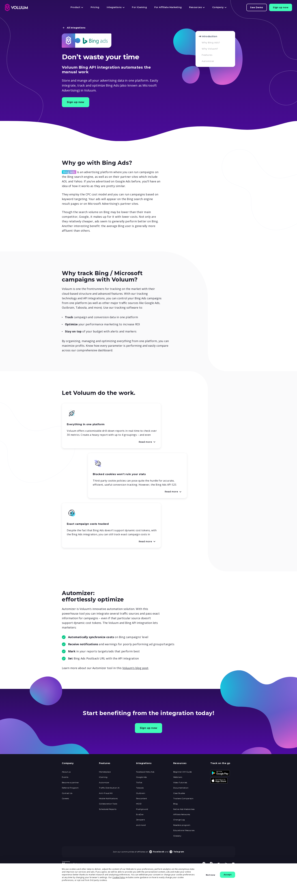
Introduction (209, 36)
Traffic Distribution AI (109, 788)
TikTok (139, 782)
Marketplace (105, 772)
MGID (139, 804)
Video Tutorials (180, 782)
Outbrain (140, 793)
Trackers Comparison (183, 798)
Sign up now (280, 7)
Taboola (140, 788)
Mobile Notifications (108, 798)
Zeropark (140, 820)
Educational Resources (183, 830)
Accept (227, 874)
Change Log (179, 820)
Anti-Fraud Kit (106, 793)
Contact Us (67, 793)
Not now (210, 875)
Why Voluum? (210, 48)
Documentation (180, 788)
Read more (148, 442)
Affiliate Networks (181, 814)
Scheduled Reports (107, 809)
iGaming (103, 777)
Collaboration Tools (108, 804)
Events (65, 777)
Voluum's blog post (135, 668)
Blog (175, 804)
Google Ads (141, 777)
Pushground (142, 809)
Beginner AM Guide (182, 772)
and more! (141, 825)
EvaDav (140, 814)
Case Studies (179, 793)
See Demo (256, 7)
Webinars (177, 777)
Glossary (177, 836)
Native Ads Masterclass (183, 809)
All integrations (76, 27)
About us (66, 772)
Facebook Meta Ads (145, 772)
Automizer (208, 61)
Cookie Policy (118, 877)
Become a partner (70, 782)
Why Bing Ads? (211, 42)
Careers (65, 798)
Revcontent (141, 798)
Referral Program (70, 788)
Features (207, 54)
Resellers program (181, 825)
